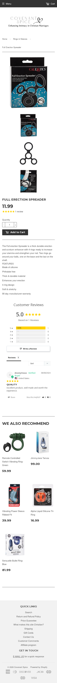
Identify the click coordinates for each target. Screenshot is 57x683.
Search (28, 612)
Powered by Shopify (38, 667)
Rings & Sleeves (20, 38)
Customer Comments (28, 640)
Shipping (28, 628)
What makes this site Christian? (28, 624)
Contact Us (28, 636)
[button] (44, 397)
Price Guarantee (28, 620)
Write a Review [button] (30, 348)
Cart (52, 3)
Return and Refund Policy (28, 616)
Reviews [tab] (12, 357)
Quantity (6, 219)
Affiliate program (28, 644)
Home (4, 38)
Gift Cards (28, 632)
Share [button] (12, 397)
